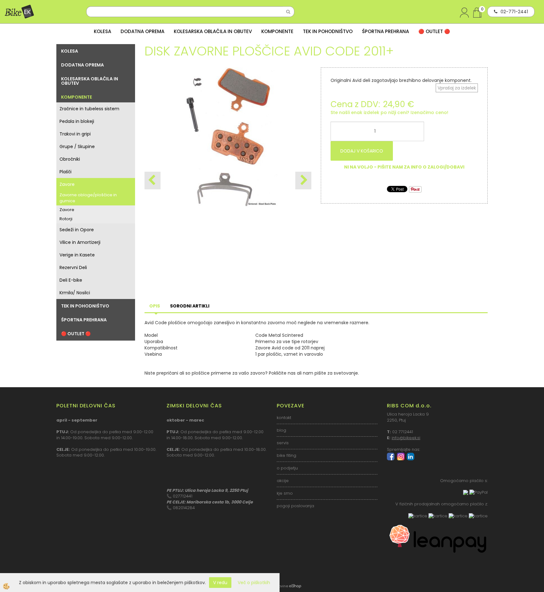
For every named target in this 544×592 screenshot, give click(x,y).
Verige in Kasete (77, 255)
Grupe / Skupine (77, 146)
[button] (303, 180)
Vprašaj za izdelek (457, 88)
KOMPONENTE (277, 31)
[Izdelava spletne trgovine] (295, 586)
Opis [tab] (154, 306)
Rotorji (66, 219)
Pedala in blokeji (77, 121)
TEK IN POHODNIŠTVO (328, 31)
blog (281, 430)
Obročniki (70, 159)
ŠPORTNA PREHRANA (385, 31)
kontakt (284, 418)
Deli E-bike (71, 280)
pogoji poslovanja (295, 506)
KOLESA (102, 31)
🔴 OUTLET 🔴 (434, 31)
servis (283, 443)
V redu (220, 582)
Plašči (65, 172)
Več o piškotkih (254, 582)
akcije (283, 481)
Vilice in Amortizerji (80, 242)
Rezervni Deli (73, 267)
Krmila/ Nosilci (75, 293)
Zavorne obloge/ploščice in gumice (88, 198)
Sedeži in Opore (77, 230)
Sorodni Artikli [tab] (189, 306)
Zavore (67, 184)
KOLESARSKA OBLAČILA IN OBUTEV (213, 31)
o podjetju (287, 468)
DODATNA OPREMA (142, 31)
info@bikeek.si (406, 438)
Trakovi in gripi (75, 134)
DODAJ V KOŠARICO (361, 151)
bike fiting (286, 455)
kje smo (285, 493)
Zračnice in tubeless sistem (89, 109)
